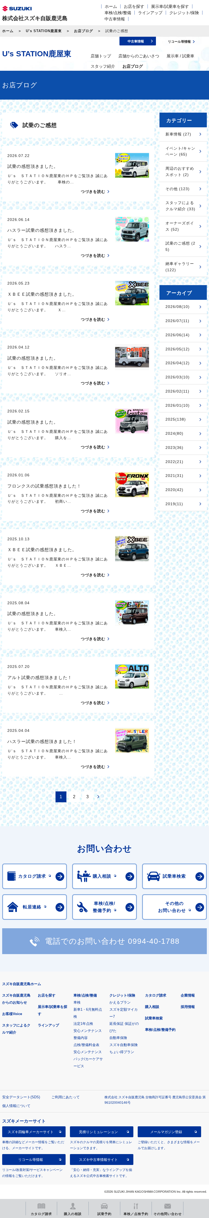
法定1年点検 (83, 1024)
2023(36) (174, 447)
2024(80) (174, 433)
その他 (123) (177, 189)
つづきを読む (93, 191)
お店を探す (134, 6)
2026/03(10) (177, 377)
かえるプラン (120, 1002)
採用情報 (188, 1007)
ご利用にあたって (65, 1097)
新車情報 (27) (178, 134)
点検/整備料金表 (86, 1045)
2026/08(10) (177, 306)
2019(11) (174, 504)
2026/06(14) (177, 335)
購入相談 (152, 1007)
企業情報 (188, 995)
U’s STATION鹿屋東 (44, 31)
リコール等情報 (30, 1160)
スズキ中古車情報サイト (98, 1160)
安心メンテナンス (87, 1031)
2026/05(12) (177, 349)
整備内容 (80, 1038)
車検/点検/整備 (117, 13)
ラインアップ (150, 13)
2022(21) (174, 462)
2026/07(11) (177, 321)
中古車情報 (114, 19)
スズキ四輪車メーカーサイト (31, 1132)
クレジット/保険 (184, 13)
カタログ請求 (155, 995)
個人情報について (16, 1106)
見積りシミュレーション (98, 1132)
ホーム (111, 6)
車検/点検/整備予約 (160, 1030)
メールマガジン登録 (166, 1132)
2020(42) (174, 490)
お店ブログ (83, 31)
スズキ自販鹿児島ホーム (21, 984)
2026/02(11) (177, 391)
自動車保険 (118, 1038)
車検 (77, 1002)
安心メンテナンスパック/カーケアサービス (88, 1059)
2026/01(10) (177, 405)
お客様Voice (12, 1014)
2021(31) (174, 475)
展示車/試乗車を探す (170, 6)
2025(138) (175, 419)
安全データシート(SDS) (21, 1097)
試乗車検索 (154, 1018)
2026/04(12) (177, 363)
